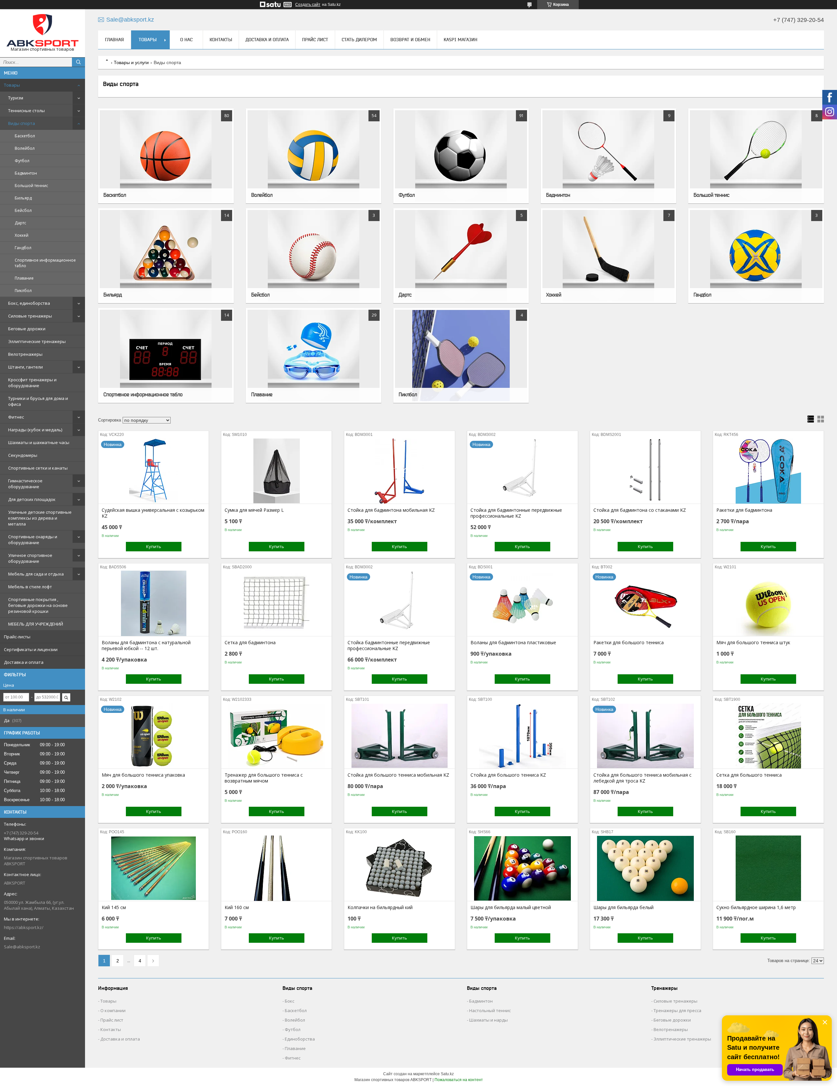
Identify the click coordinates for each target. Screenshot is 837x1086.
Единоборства (300, 1039)
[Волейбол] (314, 156)
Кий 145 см (114, 907)
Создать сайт (307, 4)
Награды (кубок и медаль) (35, 430)
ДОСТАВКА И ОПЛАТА (267, 39)
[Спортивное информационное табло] (166, 355)
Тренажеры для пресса (677, 1010)
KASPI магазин (460, 39)
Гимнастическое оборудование (25, 484)
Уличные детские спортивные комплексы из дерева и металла (40, 518)
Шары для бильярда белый (623, 907)
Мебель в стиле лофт (30, 587)
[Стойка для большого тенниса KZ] (522, 735)
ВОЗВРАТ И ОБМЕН (410, 39)
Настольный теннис (490, 1010)
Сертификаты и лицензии (31, 649)
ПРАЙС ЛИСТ (315, 39)
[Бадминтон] (608, 156)
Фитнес (16, 417)
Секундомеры (22, 455)
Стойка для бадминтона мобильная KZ (391, 510)
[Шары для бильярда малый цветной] (522, 868)
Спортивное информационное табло (45, 262)
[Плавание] (314, 355)
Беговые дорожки (26, 329)
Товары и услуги (131, 62)
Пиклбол (23, 290)
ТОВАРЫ (148, 39)
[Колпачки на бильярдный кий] (399, 868)
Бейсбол (23, 210)
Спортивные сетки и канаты (38, 468)
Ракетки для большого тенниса (628, 643)
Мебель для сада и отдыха (36, 574)
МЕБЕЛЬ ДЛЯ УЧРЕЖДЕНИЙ (35, 624)
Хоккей (21, 235)
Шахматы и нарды (488, 1020)
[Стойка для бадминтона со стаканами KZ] (645, 471)
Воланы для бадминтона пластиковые (513, 643)
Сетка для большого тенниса (749, 775)
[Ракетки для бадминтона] (768, 471)
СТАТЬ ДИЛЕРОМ (359, 39)
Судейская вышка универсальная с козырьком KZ (153, 513)
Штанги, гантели (25, 367)
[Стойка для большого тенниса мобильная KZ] (399, 735)
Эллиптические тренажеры (37, 341)
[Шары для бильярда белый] (645, 868)
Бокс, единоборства (29, 303)
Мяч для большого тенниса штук (753, 643)
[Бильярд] (166, 256)
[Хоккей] (608, 256)
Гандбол (23, 247)
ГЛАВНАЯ (114, 39)
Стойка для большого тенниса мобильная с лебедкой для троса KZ (642, 778)
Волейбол (25, 148)
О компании (113, 1010)
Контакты (110, 1029)
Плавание (24, 278)
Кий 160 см (237, 907)
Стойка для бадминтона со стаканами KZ (639, 510)
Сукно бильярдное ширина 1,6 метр (756, 907)
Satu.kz (447, 1074)
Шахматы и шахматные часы (38, 442)
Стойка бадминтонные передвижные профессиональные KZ (389, 645)
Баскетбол (25, 136)
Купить (153, 546)
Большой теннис (31, 185)
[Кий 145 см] (153, 868)
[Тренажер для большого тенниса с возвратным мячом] (276, 735)
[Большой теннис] (756, 156)
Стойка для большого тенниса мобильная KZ (398, 775)
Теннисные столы (26, 110)
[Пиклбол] (461, 355)
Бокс (289, 1001)
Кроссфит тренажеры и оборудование (32, 382)
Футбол (22, 161)
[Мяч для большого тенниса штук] (768, 603)
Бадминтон (26, 173)
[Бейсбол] (314, 256)
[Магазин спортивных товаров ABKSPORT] (42, 30)
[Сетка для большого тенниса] (768, 735)
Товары (12, 85)
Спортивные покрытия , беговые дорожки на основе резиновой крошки (38, 605)
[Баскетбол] (166, 156)
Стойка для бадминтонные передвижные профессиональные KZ (516, 513)
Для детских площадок (32, 499)
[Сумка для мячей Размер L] (276, 471)
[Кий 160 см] (276, 868)
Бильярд (23, 198)
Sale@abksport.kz (22, 947)
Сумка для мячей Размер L (254, 510)
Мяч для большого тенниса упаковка (143, 775)
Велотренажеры (25, 354)
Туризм (15, 98)
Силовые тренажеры (30, 316)
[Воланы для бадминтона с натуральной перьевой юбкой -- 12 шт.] (153, 603)
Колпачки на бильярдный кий (380, 907)
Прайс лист (111, 1020)
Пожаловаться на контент (459, 1079)
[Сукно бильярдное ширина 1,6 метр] (768, 868)
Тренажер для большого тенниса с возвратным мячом (264, 778)
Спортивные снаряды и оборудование (32, 539)
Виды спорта (21, 123)
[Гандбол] (756, 256)
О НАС (186, 39)
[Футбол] (461, 156)
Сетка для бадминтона (250, 643)
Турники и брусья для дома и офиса (38, 401)
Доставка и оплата (23, 662)
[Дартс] (461, 256)
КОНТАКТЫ (221, 39)
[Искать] (78, 62)
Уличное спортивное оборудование (30, 558)
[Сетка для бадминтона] (276, 603)
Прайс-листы (17, 637)
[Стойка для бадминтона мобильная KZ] (399, 471)
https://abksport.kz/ (23, 927)
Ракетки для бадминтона (744, 510)
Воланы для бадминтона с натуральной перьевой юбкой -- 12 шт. (146, 645)
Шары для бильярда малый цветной (510, 907)
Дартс (20, 223)
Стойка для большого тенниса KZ (508, 775)
